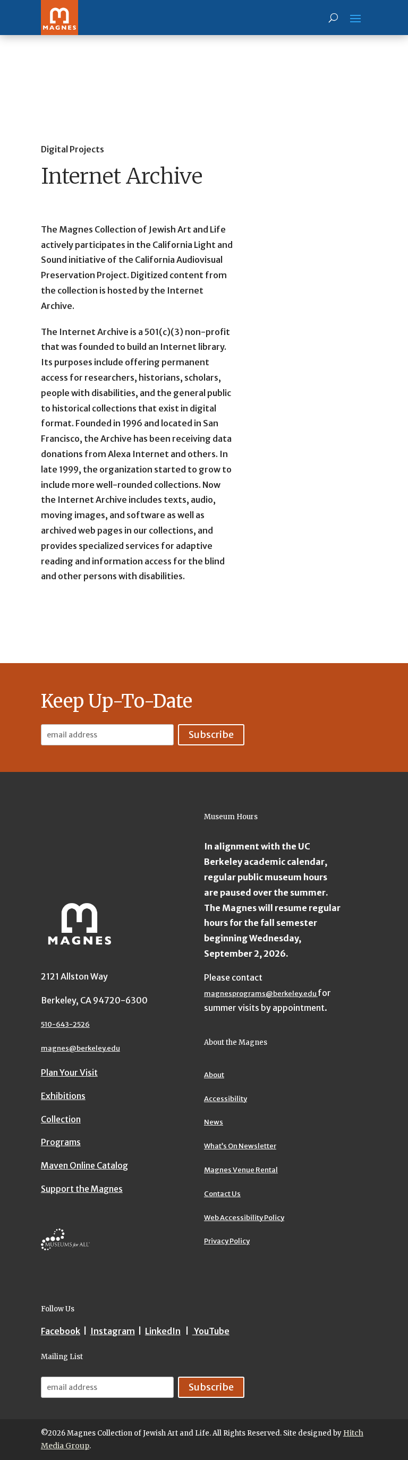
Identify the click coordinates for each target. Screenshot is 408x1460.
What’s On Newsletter (240, 1145)
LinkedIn (163, 1331)
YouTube (211, 1331)
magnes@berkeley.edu (80, 1048)
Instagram (112, 1331)
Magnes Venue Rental (241, 1169)
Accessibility (225, 1098)
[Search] (333, 17)
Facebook (60, 1331)
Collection (61, 1119)
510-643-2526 (65, 1024)
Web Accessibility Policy (244, 1217)
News (213, 1122)
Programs (61, 1142)
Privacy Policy (227, 1241)
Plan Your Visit (69, 1072)
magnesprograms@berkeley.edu (261, 993)
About (214, 1074)
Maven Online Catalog (84, 1165)
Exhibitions (63, 1095)
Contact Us (222, 1193)
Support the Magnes (82, 1188)
